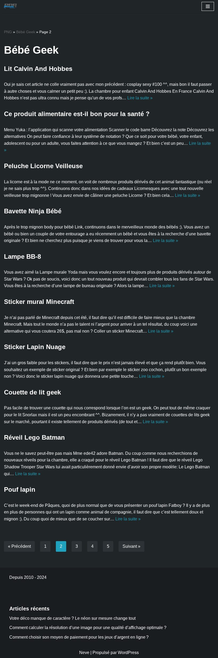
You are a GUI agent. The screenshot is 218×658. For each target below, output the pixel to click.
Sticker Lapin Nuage (34, 346)
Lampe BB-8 (22, 256)
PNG (8, 32)
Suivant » (131, 546)
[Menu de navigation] (208, 6)
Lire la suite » (140, 98)
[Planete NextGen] (11, 6)
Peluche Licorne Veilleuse (43, 165)
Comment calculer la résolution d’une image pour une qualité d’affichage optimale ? (87, 627)
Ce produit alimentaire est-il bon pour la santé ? (77, 113)
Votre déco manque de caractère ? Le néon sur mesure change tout (72, 618)
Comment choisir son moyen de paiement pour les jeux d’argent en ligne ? (79, 637)
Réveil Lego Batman (34, 437)
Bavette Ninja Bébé (32, 211)
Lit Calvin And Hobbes (38, 68)
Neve (84, 652)
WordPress (128, 652)
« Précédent (19, 546)
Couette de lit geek (32, 392)
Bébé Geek (25, 32)
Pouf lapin (19, 489)
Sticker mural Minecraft (39, 301)
